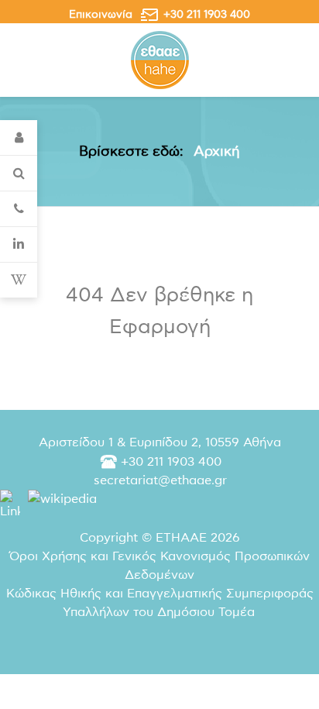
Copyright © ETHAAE (160, 538)
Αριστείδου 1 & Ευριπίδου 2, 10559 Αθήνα (160, 442)
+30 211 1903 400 (206, 14)
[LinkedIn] (18, 245)
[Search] (18, 173)
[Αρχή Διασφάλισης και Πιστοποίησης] (160, 59)
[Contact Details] (18, 209)
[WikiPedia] (18, 280)
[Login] (18, 138)
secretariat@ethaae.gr (160, 480)
